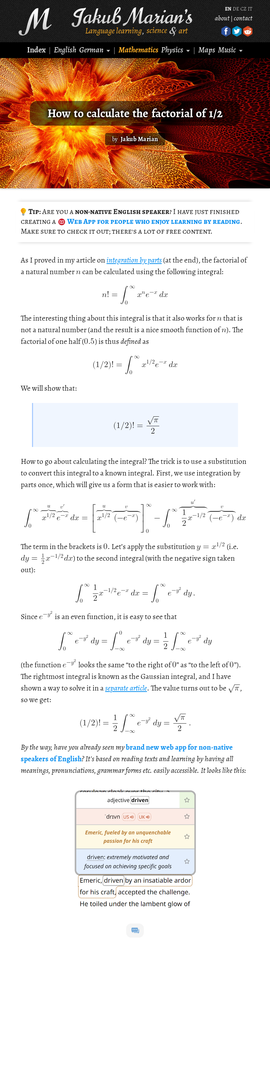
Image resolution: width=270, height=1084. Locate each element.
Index (36, 49)
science (157, 30)
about (222, 18)
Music (227, 49)
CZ (243, 9)
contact (243, 18)
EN (228, 9)
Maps (206, 49)
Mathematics (138, 49)
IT (250, 9)
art (183, 30)
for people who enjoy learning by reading (153, 221)
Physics (172, 49)
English (65, 49)
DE (236, 9)
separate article (126, 688)
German (91, 49)
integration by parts (134, 260)
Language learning (113, 30)
